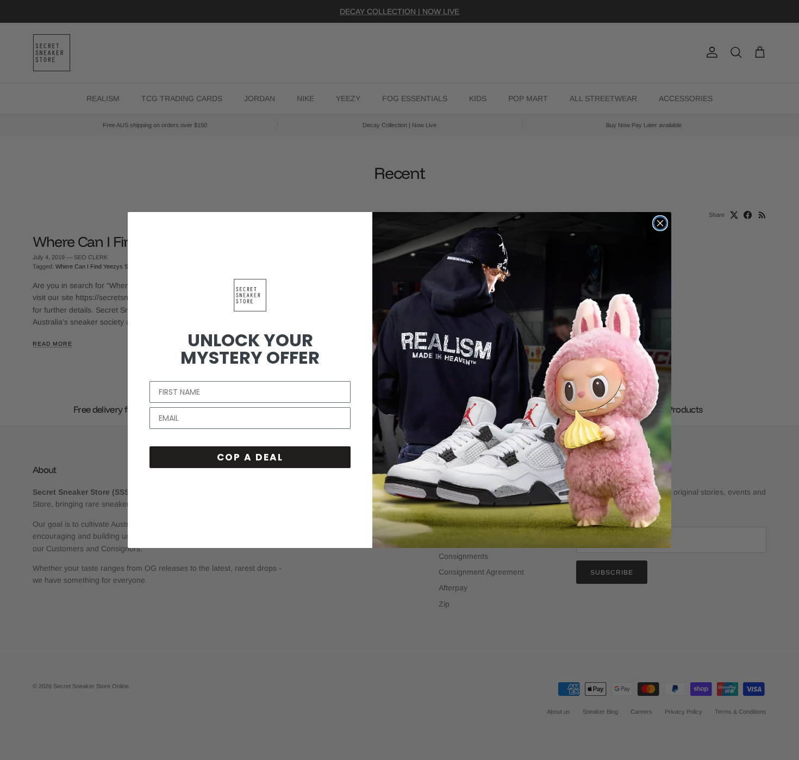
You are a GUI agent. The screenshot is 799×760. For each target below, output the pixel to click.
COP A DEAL (250, 457)
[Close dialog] (660, 223)
